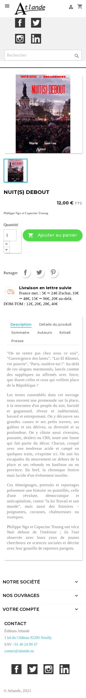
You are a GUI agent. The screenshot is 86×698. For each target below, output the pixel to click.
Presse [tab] (17, 341)
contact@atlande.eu (19, 651)
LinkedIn (36, 39)
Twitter (36, 23)
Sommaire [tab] (20, 332)
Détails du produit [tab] (55, 324)
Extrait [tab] (65, 332)
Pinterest (53, 272)
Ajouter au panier (52, 235)
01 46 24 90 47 (26, 644)
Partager (25, 272)
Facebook (20, 23)
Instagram (20, 39)
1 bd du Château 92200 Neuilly (28, 638)
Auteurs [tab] (44, 332)
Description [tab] (21, 324)
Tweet (39, 272)
